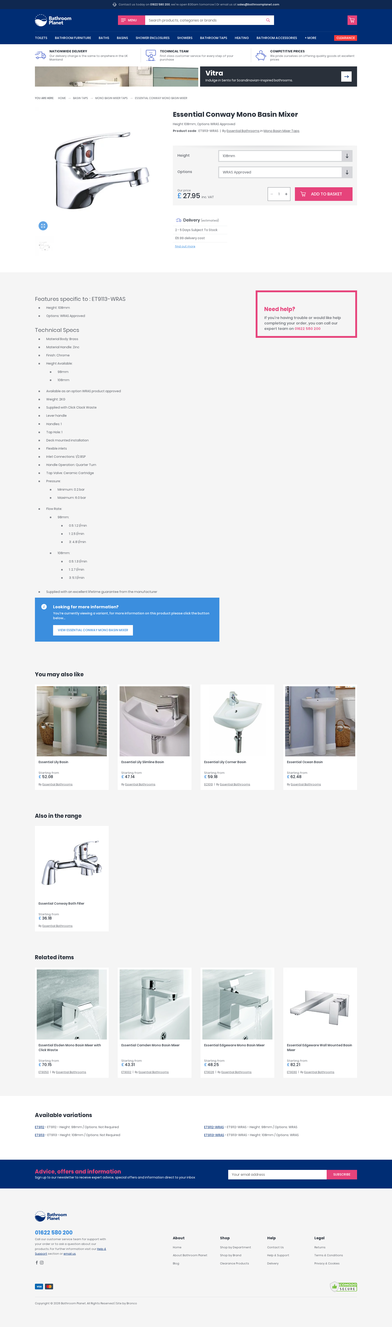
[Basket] (352, 20)
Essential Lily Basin (53, 762)
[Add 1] (286, 194)
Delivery (273, 1263)
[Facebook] (37, 1263)
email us (70, 1254)
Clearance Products (234, 1263)
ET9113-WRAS (214, 1135)
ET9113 (39, 1135)
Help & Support (278, 1255)
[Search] (268, 20)
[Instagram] (42, 1263)
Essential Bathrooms (243, 131)
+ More (310, 38)
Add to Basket (326, 194)
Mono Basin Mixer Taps (111, 98)
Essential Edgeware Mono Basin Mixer (234, 1045)
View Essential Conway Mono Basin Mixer (93, 630)
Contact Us (275, 1247)
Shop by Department (235, 1247)
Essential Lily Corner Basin (225, 762)
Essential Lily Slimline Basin (142, 762)
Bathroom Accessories (277, 38)
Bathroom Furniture (73, 38)
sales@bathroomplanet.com (258, 4)
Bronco (132, 1303)
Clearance (345, 38)
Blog (176, 1263)
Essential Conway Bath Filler (61, 903)
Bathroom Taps (213, 38)
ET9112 (39, 1127)
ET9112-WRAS (214, 1127)
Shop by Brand (230, 1255)
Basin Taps (80, 98)
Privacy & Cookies (327, 1263)
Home (62, 98)
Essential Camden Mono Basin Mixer (150, 1045)
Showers (184, 38)
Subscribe (341, 1174)
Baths (104, 38)
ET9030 (292, 1072)
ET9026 (209, 1072)
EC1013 (208, 784)
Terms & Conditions (328, 1255)
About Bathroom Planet (190, 1255)
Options (184, 171)
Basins (122, 38)
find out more (185, 246)
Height (183, 155)
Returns (320, 1247)
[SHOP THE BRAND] (346, 76)
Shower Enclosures (152, 38)
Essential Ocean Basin (305, 762)
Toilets (41, 38)
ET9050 (44, 1072)
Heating (242, 38)
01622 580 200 (160, 4)
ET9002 (126, 1072)
